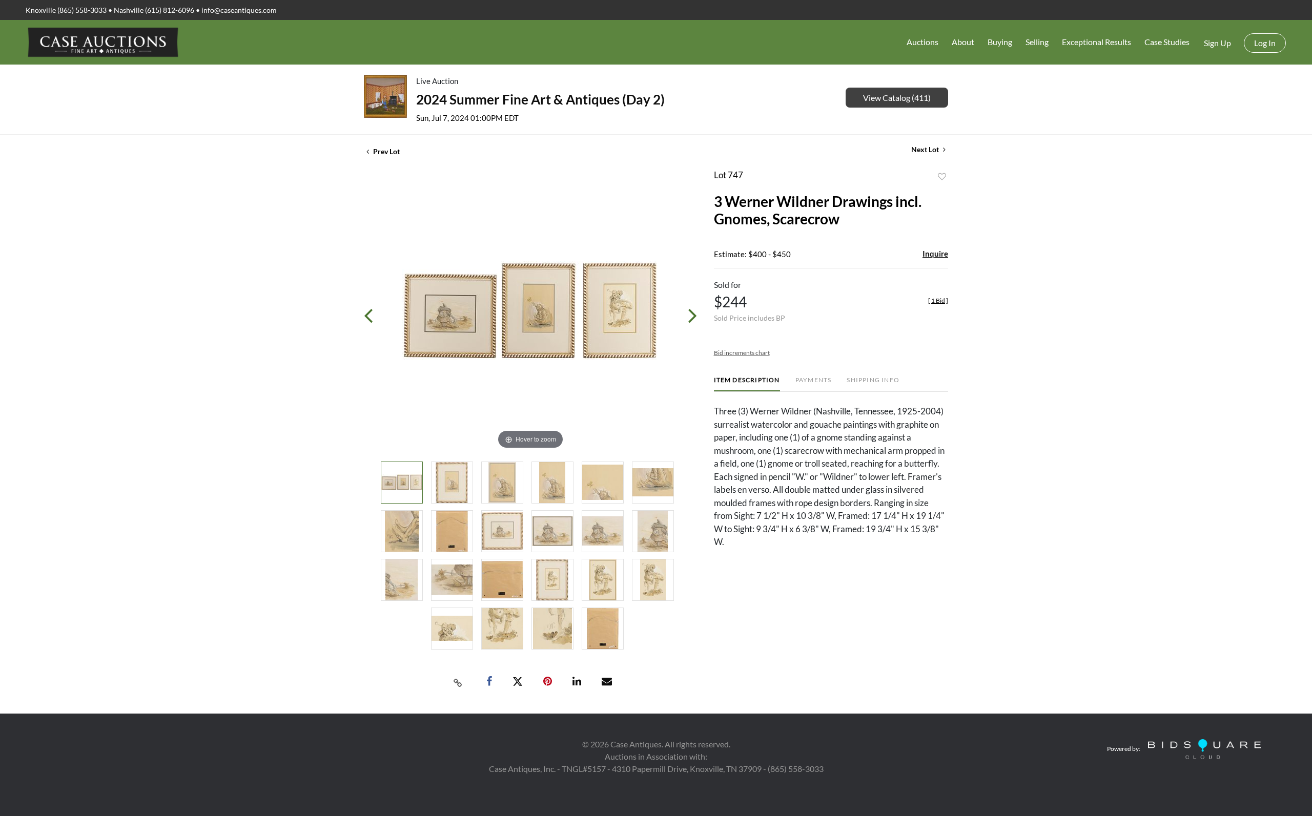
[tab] (747, 383)
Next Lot (925, 149)
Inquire (935, 253)
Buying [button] (1000, 42)
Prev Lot (386, 151)
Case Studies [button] (1167, 42)
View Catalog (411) (897, 97)
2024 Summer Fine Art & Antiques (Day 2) (540, 99)
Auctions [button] (922, 42)
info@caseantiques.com (239, 10)
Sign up (1217, 43)
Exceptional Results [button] (1096, 42)
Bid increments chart (742, 353)
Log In (1265, 43)
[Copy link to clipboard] (458, 682)
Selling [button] (1037, 42)
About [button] (963, 42)
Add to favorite (942, 176)
